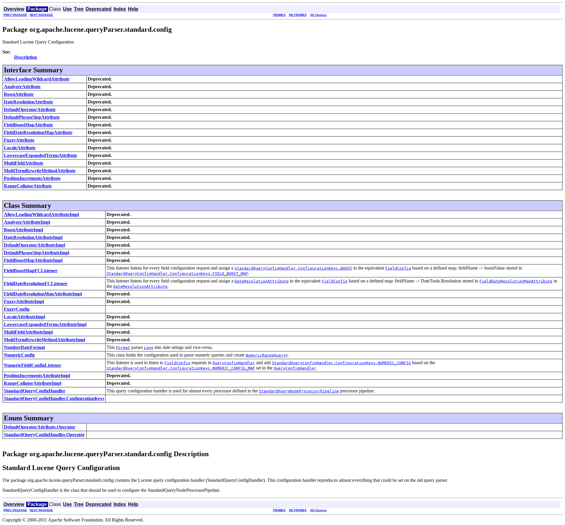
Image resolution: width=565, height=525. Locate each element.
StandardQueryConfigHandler (34, 390)
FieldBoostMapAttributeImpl (33, 260)
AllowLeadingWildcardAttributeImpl (41, 214)
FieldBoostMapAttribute (28, 124)
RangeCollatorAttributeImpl (32, 383)
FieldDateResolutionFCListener (35, 283)
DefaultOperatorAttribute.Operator (39, 426)
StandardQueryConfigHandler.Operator (44, 434)
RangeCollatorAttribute (28, 185)
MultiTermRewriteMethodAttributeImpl (44, 339)
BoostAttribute (19, 94)
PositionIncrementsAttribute (32, 178)
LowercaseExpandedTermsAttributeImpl (45, 324)
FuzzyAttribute (19, 140)
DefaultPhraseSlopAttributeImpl (36, 252)
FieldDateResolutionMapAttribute (38, 132)
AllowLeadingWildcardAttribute (36, 78)
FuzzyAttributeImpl (24, 301)
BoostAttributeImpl (23, 229)
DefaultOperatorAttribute (30, 109)
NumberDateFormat (24, 347)
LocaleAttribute (20, 147)
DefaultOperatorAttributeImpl (34, 245)
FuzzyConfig (16, 309)
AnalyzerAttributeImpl (27, 222)
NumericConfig (19, 354)
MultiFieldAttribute (23, 162)
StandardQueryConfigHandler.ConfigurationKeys (54, 398)
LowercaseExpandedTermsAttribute (40, 155)
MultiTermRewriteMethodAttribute (40, 170)
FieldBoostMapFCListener (30, 270)
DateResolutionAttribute (28, 101)
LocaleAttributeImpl (24, 316)
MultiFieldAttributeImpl (28, 332)
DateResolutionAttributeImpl (33, 237)
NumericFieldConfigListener (32, 365)
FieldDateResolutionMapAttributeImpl (43, 293)
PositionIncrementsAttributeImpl (37, 375)
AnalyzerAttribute (22, 86)
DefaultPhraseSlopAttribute (32, 117)
